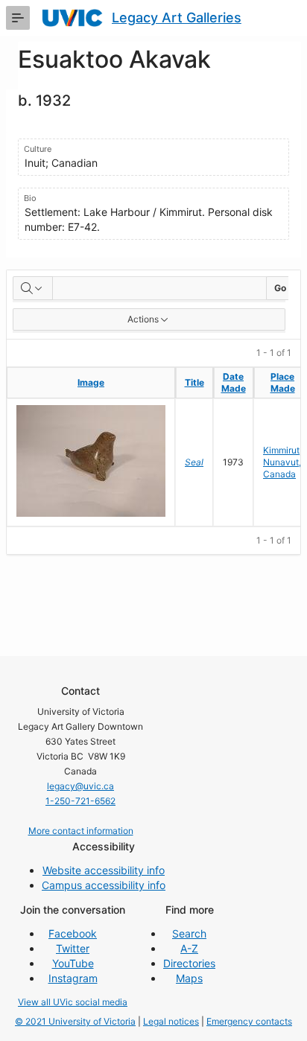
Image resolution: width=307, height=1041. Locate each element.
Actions (143, 319)
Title (194, 382)
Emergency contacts (249, 1021)
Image (90, 382)
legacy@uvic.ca (80, 786)
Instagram (73, 978)
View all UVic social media (72, 1001)
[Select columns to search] (33, 288)
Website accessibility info (103, 870)
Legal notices (171, 1021)
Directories (189, 963)
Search (189, 933)
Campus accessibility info (103, 885)
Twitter (72, 948)
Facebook (72, 933)
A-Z (189, 948)
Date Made (233, 382)
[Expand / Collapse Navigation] (18, 18)
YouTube (73, 963)
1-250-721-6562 (80, 800)
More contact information (80, 830)
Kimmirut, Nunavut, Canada (282, 462)
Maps (189, 978)
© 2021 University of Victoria (75, 1021)
